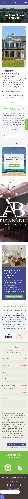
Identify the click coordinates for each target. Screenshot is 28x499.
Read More (14, 102)
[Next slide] (25, 336)
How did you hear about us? (10, 392)
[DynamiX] (14, 489)
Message (5, 398)
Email (4, 379)
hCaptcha (22, 447)
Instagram (20, 485)
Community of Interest (9, 385)
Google (10, 485)
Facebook (7, 485)
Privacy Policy (14, 481)
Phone (4, 372)
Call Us (1, 2)
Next (16, 143)
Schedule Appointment (14, 296)
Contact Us (3, 2)
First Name (5, 358)
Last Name (5, 365)
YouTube (14, 485)
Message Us (26, 124)
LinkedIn (17, 485)
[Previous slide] (3, 336)
